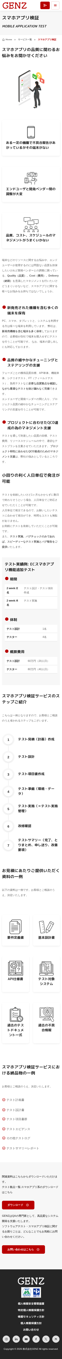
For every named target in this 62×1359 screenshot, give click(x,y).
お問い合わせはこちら (20, 1249)
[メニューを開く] (55, 5)
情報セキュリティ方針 (31, 1316)
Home (9, 39)
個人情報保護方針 (31, 1323)
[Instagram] (6, 1339)
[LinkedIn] (16, 1339)
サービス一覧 (25, 39)
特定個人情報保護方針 (31, 1310)
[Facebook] (36, 1339)
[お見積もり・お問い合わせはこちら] (45, 5)
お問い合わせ (31, 1329)
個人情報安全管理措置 (31, 1303)
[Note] (56, 1339)
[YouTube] (26, 1339)
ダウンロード (15, 1205)
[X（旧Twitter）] (46, 1339)
